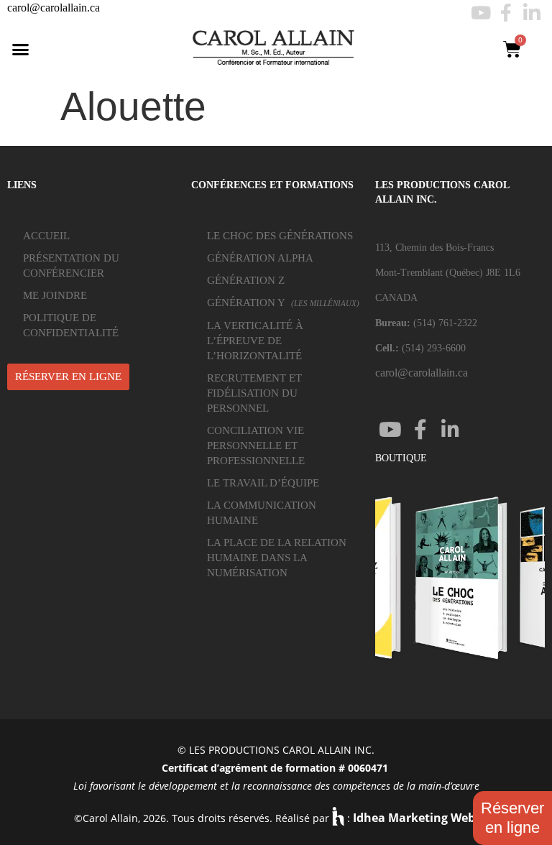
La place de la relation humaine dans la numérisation (276, 557)
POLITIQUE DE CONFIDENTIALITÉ (71, 325)
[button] (20, 49)
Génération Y (283, 302)
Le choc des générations (280, 235)
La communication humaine (261, 512)
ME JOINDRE (55, 295)
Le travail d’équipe (263, 483)
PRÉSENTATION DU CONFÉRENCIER (71, 265)
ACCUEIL (46, 235)
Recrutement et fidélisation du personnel (254, 393)
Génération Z (246, 280)
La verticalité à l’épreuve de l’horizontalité (255, 340)
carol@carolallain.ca (53, 7)
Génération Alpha (260, 258)
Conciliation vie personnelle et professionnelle (256, 445)
